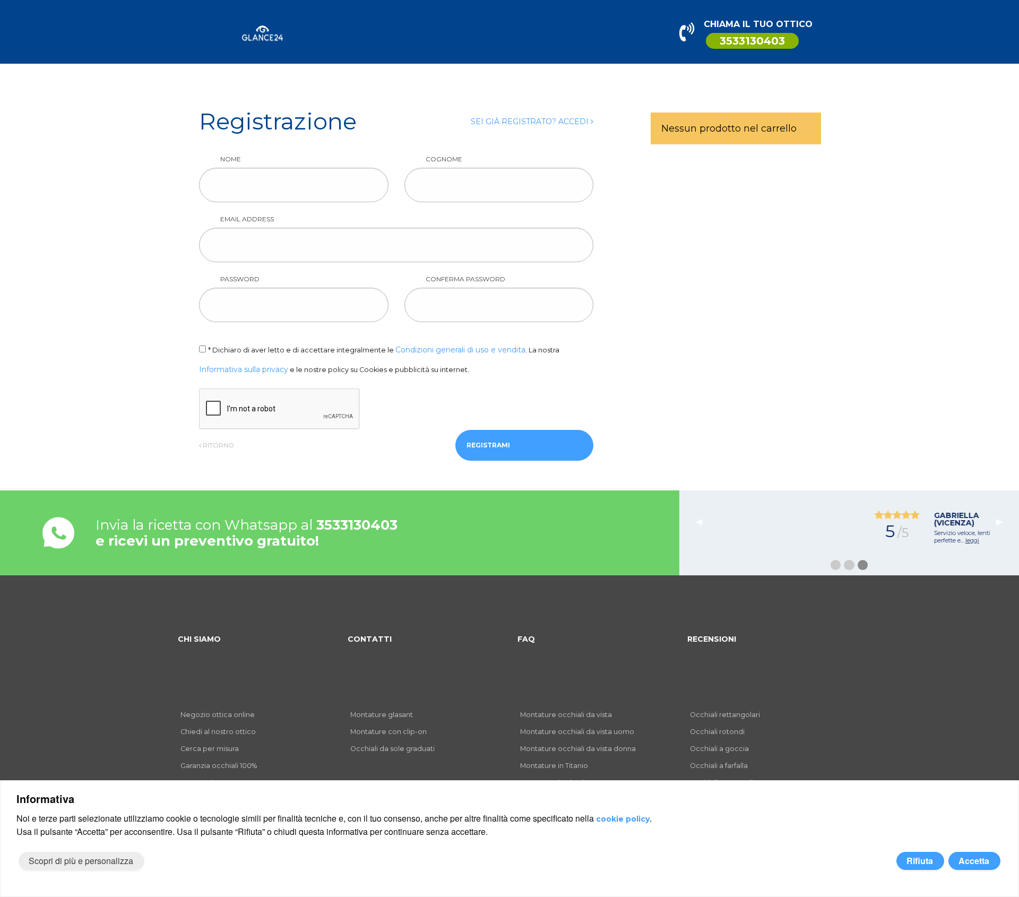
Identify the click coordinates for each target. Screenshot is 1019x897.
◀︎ (703, 521)
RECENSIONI (711, 639)
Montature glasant (381, 715)
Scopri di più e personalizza (81, 861)
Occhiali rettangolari (725, 715)
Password (240, 279)
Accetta (973, 861)
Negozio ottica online (217, 715)
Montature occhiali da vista (566, 715)
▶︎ (1003, 521)
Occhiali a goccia (719, 749)
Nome (230, 159)
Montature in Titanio (554, 766)
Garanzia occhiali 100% (218, 766)
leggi (886, 540)
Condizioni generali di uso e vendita (460, 350)
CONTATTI (370, 639)
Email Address (247, 219)
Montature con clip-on (388, 732)
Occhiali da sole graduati (392, 749)
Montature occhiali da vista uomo (577, 732)
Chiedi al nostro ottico (218, 732)
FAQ (526, 639)
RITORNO (217, 445)
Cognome (444, 159)
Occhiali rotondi (717, 732)
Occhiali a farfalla (719, 766)
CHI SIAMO (199, 639)
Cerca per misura (209, 749)
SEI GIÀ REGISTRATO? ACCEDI (531, 121)
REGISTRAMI (488, 445)
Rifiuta (919, 861)
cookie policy (623, 819)
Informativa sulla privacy (243, 369)
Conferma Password (465, 279)
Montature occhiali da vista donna (578, 749)
